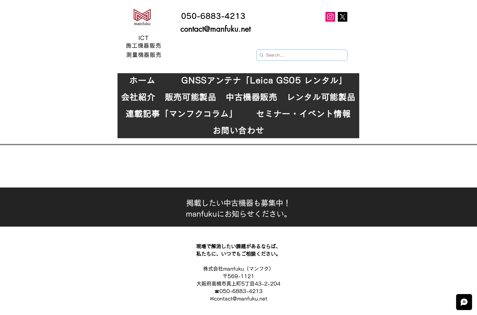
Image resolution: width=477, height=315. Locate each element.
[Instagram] (330, 17)
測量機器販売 (144, 55)
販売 (155, 45)
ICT (143, 38)
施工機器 (138, 45)
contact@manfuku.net (215, 29)
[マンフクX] (342, 17)
